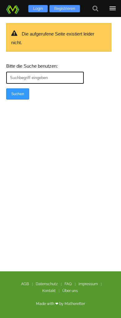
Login (38, 8)
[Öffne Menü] (112, 8)
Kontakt (49, 291)
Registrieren (64, 8)
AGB (25, 284)
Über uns (70, 291)
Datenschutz (47, 284)
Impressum (88, 284)
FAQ (68, 284)
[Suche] (95, 8)
